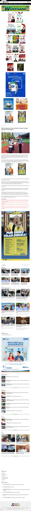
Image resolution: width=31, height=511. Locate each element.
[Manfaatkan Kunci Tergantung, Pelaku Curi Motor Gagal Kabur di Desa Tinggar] (23, 448)
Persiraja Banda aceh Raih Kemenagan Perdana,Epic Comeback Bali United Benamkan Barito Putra (15, 495)
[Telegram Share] (27, 265)
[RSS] (19, 505)
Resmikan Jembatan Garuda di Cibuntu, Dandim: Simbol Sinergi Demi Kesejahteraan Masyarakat (17, 407)
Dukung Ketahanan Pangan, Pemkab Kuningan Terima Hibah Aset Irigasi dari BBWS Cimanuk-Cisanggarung (17, 393)
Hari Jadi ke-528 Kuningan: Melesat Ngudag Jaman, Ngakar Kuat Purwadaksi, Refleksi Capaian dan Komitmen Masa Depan (14, 201)
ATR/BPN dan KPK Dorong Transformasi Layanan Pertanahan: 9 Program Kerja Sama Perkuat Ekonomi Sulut (17, 384)
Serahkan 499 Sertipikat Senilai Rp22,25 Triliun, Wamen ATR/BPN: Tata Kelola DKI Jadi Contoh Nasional (17, 380)
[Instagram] (15, 505)
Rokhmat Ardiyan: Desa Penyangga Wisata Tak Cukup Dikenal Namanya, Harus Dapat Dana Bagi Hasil (17, 404)
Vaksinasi (3, 479)
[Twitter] (13, 505)
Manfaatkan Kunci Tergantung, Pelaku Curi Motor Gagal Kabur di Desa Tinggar (22, 453)
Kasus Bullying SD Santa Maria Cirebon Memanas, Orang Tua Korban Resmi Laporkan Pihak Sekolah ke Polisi (15, 205)
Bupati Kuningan (4, 474)
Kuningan (3, 475)
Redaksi (4, 507)
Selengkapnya (15, 387)
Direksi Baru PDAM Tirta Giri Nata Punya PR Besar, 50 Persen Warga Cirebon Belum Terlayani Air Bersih (15, 206)
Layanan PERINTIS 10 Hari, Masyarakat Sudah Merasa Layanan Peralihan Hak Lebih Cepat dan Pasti (5, 275)
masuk (5, 334)
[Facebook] (12, 505)
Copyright (14, 507)
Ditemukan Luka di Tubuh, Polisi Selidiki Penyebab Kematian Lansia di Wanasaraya (8, 443)
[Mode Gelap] (27, 2)
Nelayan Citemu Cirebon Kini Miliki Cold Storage (12, 376)
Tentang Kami (18, 507)
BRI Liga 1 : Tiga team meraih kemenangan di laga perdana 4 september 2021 (13, 484)
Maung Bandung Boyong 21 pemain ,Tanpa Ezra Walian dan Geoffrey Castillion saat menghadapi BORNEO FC (16, 490)
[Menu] (2, 2)
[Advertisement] (15, 463)
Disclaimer (26, 507)
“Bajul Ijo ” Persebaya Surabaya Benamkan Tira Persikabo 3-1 (11, 492)
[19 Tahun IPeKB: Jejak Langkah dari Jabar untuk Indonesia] (3, 411)
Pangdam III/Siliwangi (5, 478)
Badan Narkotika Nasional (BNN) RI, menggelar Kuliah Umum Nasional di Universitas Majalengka (7, 453)
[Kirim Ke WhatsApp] (29, 265)
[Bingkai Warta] (6, 2)
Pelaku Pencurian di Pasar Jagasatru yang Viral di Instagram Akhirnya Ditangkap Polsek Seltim (22, 443)
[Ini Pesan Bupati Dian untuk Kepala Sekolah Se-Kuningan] (3, 396)
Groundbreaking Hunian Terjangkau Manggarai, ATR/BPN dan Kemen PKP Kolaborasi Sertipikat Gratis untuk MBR (17, 400)
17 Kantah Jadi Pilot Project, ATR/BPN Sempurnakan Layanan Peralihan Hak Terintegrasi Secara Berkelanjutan (14, 208)
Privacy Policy (23, 507)
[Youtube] (16, 505)
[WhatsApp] (17, 505)
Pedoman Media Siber (9, 507)
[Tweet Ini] (24, 265)
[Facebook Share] (22, 265)
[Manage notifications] (1, 509)
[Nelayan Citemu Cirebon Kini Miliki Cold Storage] (3, 377)
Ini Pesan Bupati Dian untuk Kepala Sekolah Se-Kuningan (13, 396)
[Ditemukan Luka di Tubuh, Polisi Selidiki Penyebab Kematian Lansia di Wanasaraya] (8, 438)
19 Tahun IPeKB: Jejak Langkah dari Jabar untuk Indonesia (14, 410)
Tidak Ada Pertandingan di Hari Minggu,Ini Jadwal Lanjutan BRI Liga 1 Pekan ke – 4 (14, 497)
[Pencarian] (29, 2)
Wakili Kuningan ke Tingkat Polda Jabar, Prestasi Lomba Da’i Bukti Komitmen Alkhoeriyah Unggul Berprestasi (14, 203)
